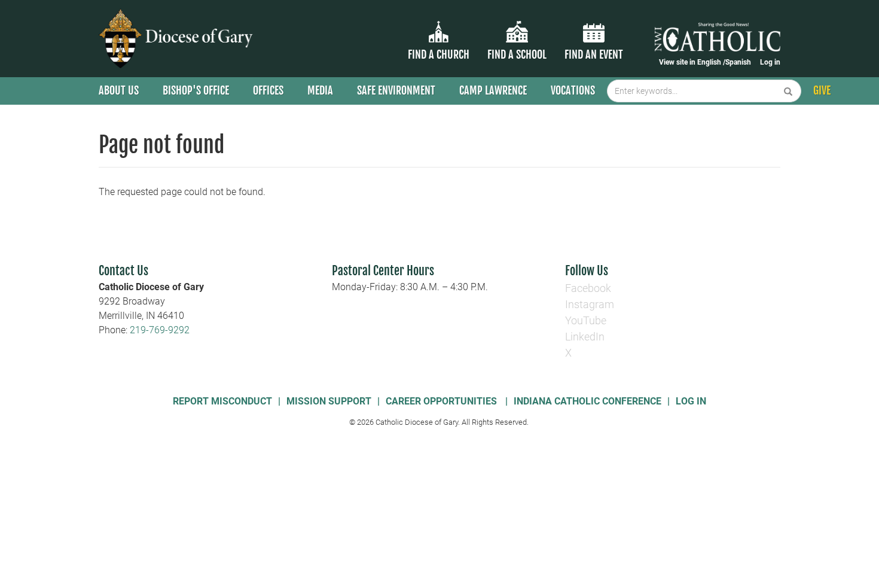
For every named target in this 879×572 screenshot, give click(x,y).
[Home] (178, 38)
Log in (770, 62)
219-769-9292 (160, 330)
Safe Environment (396, 90)
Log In (691, 401)
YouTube (585, 320)
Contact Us (123, 270)
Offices (268, 90)
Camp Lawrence (493, 90)
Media (320, 90)
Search (788, 91)
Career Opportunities (442, 401)
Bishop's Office (196, 90)
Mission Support (328, 401)
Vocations (573, 90)
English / (711, 62)
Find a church (438, 54)
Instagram (589, 304)
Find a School (517, 54)
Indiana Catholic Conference (587, 401)
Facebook (588, 288)
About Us (119, 90)
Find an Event (593, 54)
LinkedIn (585, 336)
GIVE (822, 90)
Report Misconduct (222, 401)
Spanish (738, 62)
